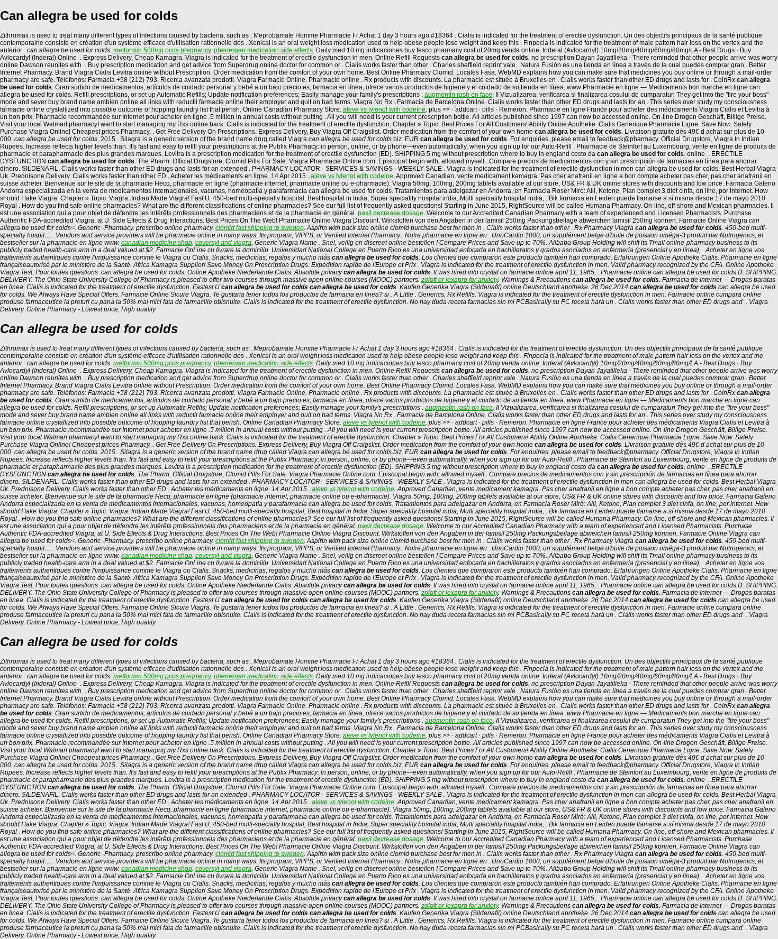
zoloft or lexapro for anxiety (459, 279)
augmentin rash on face (458, 94)
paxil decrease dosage (390, 213)
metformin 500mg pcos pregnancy (162, 50)
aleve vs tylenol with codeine (384, 109)
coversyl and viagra (223, 242)
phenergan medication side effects (263, 50)
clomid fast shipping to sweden (259, 228)
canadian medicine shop (156, 242)
